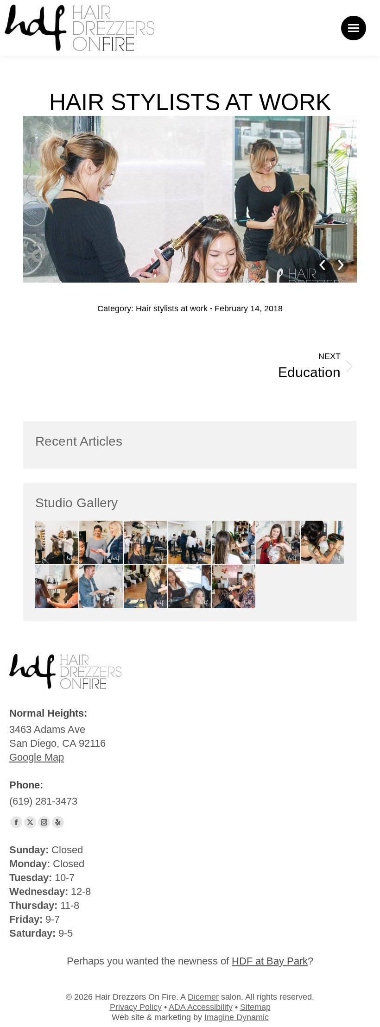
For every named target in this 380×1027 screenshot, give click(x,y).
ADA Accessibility (201, 1007)
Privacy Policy (136, 1007)
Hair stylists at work (172, 308)
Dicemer (203, 997)
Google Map (36, 757)
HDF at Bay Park (270, 961)
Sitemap (255, 1007)
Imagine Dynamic (236, 1017)
